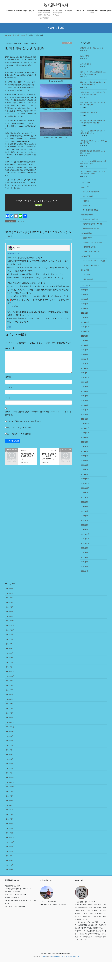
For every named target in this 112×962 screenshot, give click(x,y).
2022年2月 (85, 525)
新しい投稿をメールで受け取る (19, 434)
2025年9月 (85, 336)
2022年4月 (85, 516)
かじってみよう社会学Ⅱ (91, 192)
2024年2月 (85, 414)
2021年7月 (85, 557)
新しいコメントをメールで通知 (19, 428)
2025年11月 (85, 327)
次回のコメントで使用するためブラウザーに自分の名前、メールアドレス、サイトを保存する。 (38, 413)
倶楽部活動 (86, 205)
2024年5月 (85, 400)
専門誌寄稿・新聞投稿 (90, 219)
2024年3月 (85, 410)
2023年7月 (85, 446)
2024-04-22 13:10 (14, 253)
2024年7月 (85, 391)
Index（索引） (85, 56)
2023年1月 (85, 474)
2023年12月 (85, 423)
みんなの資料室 (88, 196)
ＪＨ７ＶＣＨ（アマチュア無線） (94, 261)
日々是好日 (85, 270)
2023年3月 (85, 465)
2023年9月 (85, 437)
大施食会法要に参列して (88, 113)
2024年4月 (85, 405)
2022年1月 (85, 529)
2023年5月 (85, 456)
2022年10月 (85, 488)
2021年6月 (85, 562)
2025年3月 (85, 364)
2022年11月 (85, 483)
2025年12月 (85, 322)
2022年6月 (85, 506)
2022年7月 (85, 502)
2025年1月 (85, 368)
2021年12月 (85, 534)
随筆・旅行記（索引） (92, 251)
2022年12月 (85, 479)
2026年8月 (85, 290)
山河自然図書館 (85, 64)
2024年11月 (85, 373)
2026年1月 (85, 317)
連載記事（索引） (90, 247)
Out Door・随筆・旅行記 (91, 265)
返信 (9, 327)
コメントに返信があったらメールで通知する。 (25, 421)
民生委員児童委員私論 (90, 210)
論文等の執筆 (87, 238)
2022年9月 (85, 493)
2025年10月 (85, 331)
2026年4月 (85, 308)
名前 (8, 377)
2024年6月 (85, 396)
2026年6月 (85, 299)
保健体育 (86, 201)
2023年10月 (85, 433)
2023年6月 (85, 451)
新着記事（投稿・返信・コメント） (92, 48)
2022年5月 (85, 511)
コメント (9, 348)
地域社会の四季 (88, 279)
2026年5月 (85, 304)
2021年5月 (85, 566)
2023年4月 (85, 460)
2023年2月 (85, 470)
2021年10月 (85, 543)
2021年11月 (85, 539)
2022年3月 (85, 520)
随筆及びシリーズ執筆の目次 (93, 242)
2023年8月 (85, 442)
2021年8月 (85, 553)
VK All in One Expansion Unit (70, 956)
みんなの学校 (85, 187)
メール (9, 387)
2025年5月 (85, 354)
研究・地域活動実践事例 (91, 228)
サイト (7, 398)
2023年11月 (85, 428)
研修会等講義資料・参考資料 (93, 224)
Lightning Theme (55, 956)
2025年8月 (85, 340)
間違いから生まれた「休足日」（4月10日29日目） (49, 456)
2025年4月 (85, 359)
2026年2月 (85, 313)
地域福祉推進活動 (87, 215)
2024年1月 (85, 419)
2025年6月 (85, 350)
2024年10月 (85, 377)
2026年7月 (85, 294)
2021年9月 (85, 548)
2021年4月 (85, 571)
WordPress (44, 956)
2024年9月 (85, 382)
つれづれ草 (66, 43)
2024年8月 (85, 387)
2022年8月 (85, 497)
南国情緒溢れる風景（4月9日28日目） (27, 456)
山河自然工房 (85, 256)
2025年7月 (85, 345)
